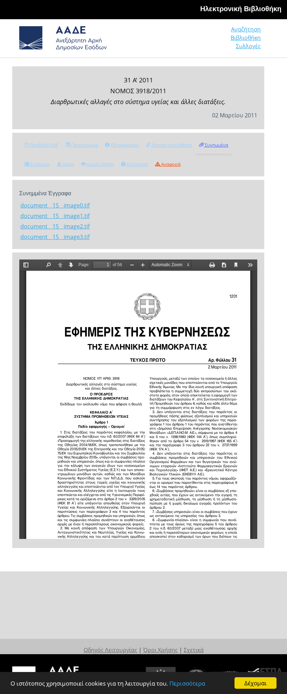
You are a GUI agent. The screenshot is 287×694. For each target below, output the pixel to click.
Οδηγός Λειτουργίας (110, 650)
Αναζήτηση (246, 29)
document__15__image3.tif (55, 237)
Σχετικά (194, 650)
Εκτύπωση (137, 164)
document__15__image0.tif (55, 205)
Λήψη (67, 164)
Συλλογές (248, 46)
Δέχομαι (255, 683)
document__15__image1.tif (55, 216)
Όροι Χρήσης (160, 650)
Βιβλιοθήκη (246, 38)
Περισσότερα (187, 683)
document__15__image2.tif (55, 226)
